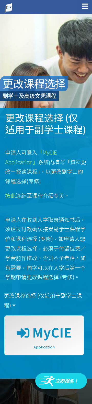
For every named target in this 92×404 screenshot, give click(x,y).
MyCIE (50, 336)
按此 (10, 195)
